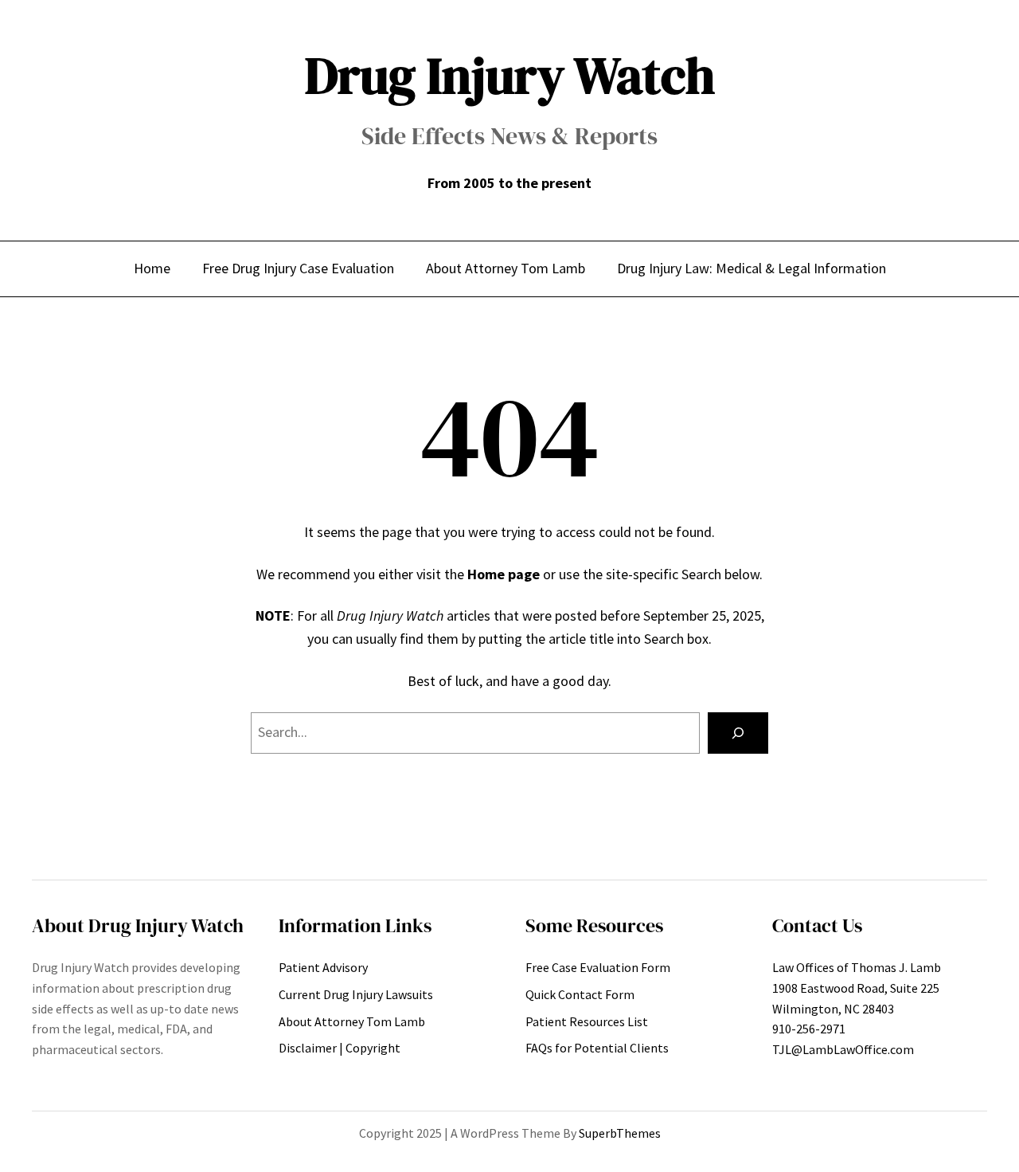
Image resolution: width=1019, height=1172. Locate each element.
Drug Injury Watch (510, 75)
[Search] (738, 733)
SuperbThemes (620, 1133)
